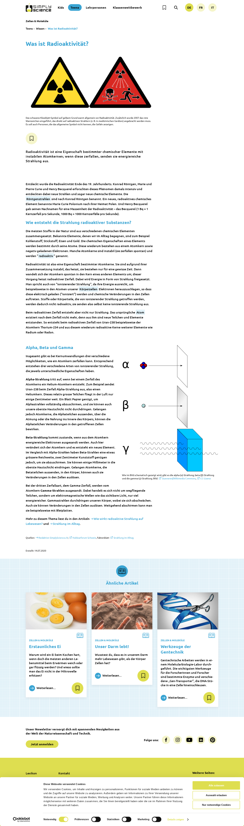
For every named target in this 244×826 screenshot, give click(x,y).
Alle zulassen (216, 785)
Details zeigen (175, 819)
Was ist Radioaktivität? (63, 28)
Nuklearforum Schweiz (84, 537)
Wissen (40, 28)
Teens (75, 7)
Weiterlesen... (46, 688)
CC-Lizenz (205, 478)
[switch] (96, 819)
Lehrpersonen (96, 7)
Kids (61, 7)
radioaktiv (46, 256)
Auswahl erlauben (216, 795)
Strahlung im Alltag (66, 523)
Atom (140, 312)
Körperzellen (88, 289)
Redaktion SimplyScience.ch (53, 537)
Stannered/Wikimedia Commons (179, 478)
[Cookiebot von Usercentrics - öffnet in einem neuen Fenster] (21, 819)
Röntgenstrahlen (38, 199)
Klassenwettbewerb (127, 7)
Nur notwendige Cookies (216, 804)
